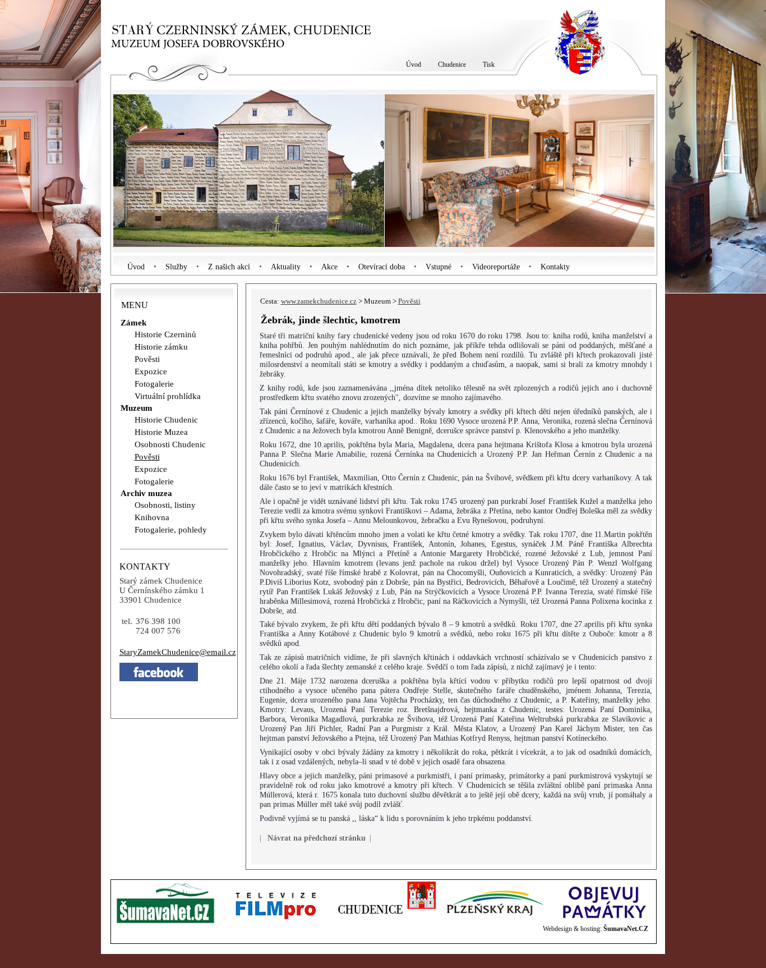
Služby (176, 267)
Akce (329, 267)
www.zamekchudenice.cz (319, 301)
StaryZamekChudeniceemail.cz (177, 652)
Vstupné (438, 267)
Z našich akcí (229, 267)
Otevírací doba (381, 267)
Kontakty (555, 267)
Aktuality (286, 267)
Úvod (136, 267)
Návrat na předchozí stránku (316, 837)
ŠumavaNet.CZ (625, 929)
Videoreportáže (496, 267)
